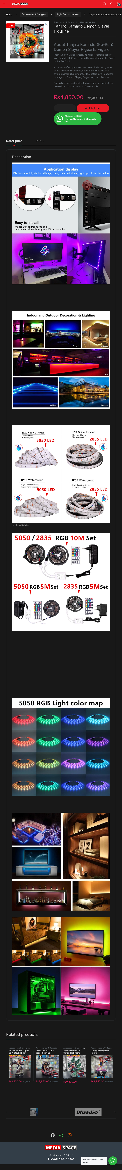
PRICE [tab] (40, 141)
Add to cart (95, 108)
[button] (46, 24)
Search (104, 4)
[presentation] (115, 1112)
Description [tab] (14, 141)
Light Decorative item (68, 14)
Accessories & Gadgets (34, 14)
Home (9, 14)
